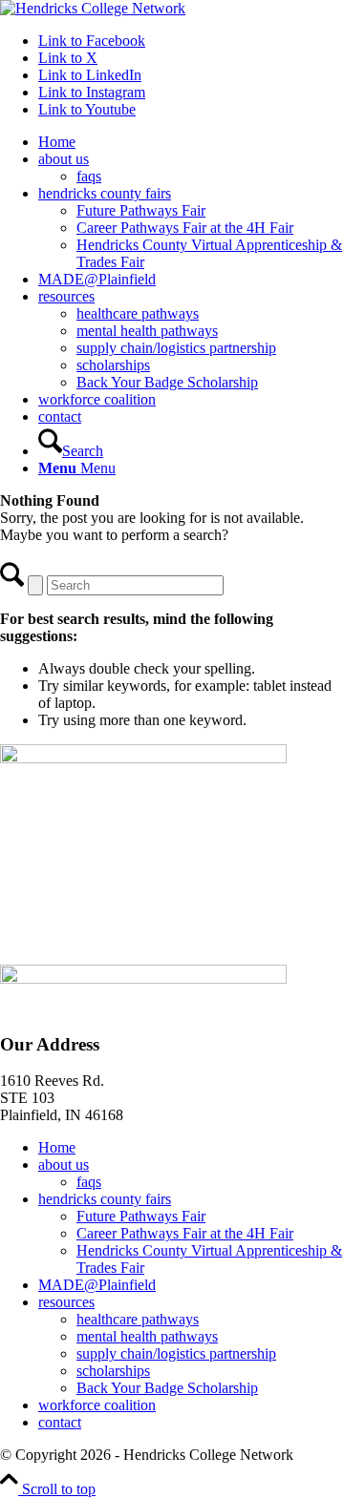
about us (63, 1164)
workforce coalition (97, 1405)
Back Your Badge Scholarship (167, 1388)
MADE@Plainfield (97, 1285)
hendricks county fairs (104, 1199)
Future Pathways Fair (140, 1216)
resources (66, 1302)
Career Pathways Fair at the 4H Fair (184, 1233)
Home (56, 1147)
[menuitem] (191, 142)
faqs (88, 1182)
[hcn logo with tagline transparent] (92, 8)
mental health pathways (147, 1336)
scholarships (113, 1371)
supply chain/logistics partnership (176, 1353)
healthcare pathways (137, 1319)
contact (59, 1422)
